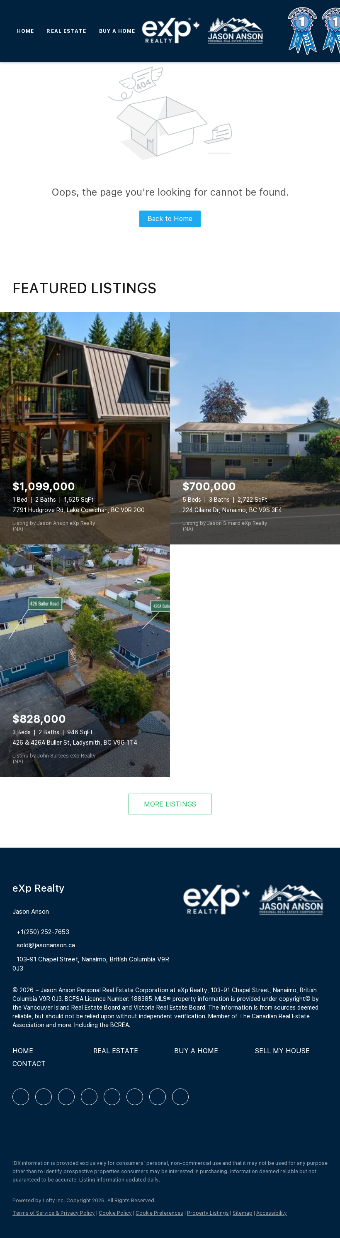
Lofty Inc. (54, 1201)
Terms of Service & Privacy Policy (53, 1213)
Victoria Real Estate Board (169, 1007)
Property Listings (208, 1213)
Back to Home (170, 219)
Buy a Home (117, 31)
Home (25, 31)
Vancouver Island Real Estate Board (71, 1007)
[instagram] (112, 1096)
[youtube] (134, 1096)
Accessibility (271, 1213)
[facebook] (20, 1096)
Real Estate (66, 31)
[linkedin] (43, 1096)
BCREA (119, 1025)
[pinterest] (157, 1096)
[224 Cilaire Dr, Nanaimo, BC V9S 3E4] (255, 428)
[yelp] (89, 1096)
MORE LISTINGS (170, 804)
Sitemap (243, 1213)
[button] (24, 1054)
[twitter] (66, 1096)
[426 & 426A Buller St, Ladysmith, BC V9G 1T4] (85, 660)
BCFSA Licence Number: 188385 (108, 998)
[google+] (180, 1096)
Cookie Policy (115, 1213)
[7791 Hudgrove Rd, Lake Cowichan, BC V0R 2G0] (85, 428)
